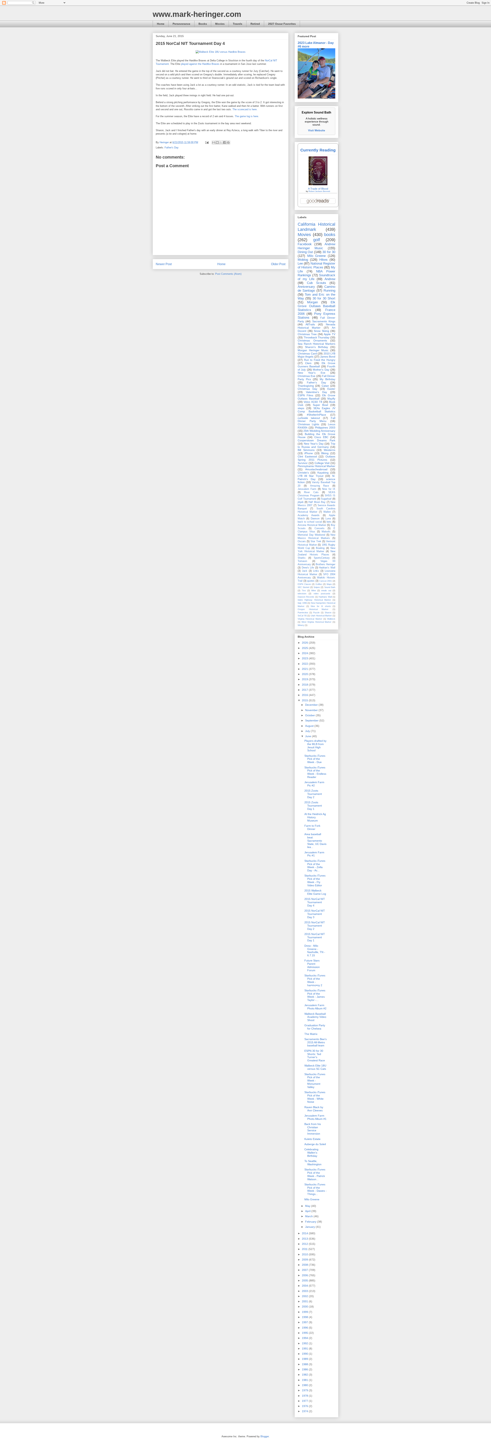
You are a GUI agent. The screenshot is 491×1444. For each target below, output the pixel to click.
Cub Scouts (316, 283)
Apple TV (329, 334)
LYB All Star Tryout (310, 475)
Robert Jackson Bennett (319, 191)
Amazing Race (319, 485)
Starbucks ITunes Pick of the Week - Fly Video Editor (314, 880)
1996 (305, 1327)
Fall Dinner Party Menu (316, 419)
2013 (305, 1238)
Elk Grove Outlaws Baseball (316, 397)
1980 (305, 1385)
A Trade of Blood (318, 188)
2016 (305, 695)
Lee (300, 263)
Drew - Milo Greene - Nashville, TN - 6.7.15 (314, 950)
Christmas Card (307, 353)
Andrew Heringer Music (316, 246)
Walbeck (331, 619)
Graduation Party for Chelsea (314, 1027)
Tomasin (302, 561)
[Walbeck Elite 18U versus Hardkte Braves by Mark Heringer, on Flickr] (220, 51)
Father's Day (172, 147)
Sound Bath (329, 587)
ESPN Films (305, 395)
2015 (305, 700)
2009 (305, 1259)
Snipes (317, 587)
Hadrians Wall (325, 597)
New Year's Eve (311, 372)
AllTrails (310, 324)
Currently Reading (318, 150)
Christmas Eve (306, 375)
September (312, 720)
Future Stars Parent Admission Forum (312, 965)
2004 (305, 1285)
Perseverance (181, 23)
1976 (305, 1406)
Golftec (319, 584)
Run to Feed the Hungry (319, 359)
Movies (220, 23)
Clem (308, 363)
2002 (305, 1296)
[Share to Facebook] (225, 142)
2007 (305, 1269)
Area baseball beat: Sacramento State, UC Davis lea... (315, 841)
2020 (305, 674)
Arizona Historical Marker (312, 525)
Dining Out (305, 252)
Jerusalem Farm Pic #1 (314, 854)
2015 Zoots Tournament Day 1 (313, 805)
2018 (305, 684)
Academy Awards (309, 515)
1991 (305, 1348)
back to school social (310, 522)
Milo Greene (316, 256)
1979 (305, 1390)
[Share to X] (221, 142)
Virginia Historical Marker (310, 619)
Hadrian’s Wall (327, 567)
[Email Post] (206, 142)
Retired (255, 23)
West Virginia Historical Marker (317, 622)
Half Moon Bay (316, 502)
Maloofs (326, 531)
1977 (305, 1400)
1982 (305, 1374)
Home (160, 23)
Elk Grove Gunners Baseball (316, 365)
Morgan (312, 302)
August (309, 725)
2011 (305, 1249)
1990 (305, 1353)
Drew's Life (308, 567)
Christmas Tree (307, 334)
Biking (325, 453)
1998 (305, 1317)
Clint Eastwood (307, 456)
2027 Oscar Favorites (282, 23)
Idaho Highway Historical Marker (314, 600)
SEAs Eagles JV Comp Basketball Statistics (316, 410)
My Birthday (327, 379)
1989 (305, 1358)
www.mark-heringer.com (197, 14)
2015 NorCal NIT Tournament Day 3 (314, 914)
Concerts (320, 528)
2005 (305, 1280)
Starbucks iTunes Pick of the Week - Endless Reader (315, 772)
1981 (305, 1380)
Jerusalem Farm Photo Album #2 (315, 1007)
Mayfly (331, 398)
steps (301, 408)
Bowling (320, 548)
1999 (305, 1311)
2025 (305, 648)
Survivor (303, 463)
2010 (305, 1254)
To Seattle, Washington (312, 1162)
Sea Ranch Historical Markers (316, 343)
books (329, 234)
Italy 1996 (302, 603)
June (308, 736)
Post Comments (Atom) (228, 273)
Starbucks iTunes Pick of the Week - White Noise (314, 1097)
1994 (305, 1338)
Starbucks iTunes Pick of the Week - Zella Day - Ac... (314, 865)
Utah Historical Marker (321, 615)
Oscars (302, 541)
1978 (305, 1395)
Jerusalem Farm (307, 489)
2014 (305, 1233)
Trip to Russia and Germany (316, 445)
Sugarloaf (326, 499)
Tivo (304, 590)
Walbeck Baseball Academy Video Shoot (315, 1017)
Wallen (327, 512)
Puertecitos (303, 612)
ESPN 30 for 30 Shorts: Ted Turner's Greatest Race (314, 1055)
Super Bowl (320, 404)
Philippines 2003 (325, 427)
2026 (305, 642)
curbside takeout (309, 417)
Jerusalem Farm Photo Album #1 (315, 1117)
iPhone (308, 453)
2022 (305, 663)
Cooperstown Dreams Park (316, 440)
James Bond (327, 356)
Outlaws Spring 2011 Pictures (316, 458)
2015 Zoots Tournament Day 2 (313, 794)
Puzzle (316, 612)
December (312, 704)
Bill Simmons (306, 449)
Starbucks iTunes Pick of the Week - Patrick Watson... (314, 1174)
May (308, 1205)
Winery (301, 625)
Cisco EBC (321, 437)
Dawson (315, 518)
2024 (305, 653)
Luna (328, 518)
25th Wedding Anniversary (319, 430)
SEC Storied (303, 587)
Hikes (323, 259)
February (311, 1221)
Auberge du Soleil (315, 1144)
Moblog (303, 259)
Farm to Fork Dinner (312, 827)
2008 (305, 1264)
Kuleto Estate (312, 1139)
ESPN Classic (304, 584)
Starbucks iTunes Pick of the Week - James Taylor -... (314, 995)
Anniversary (306, 287)
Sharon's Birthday (316, 347)
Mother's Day (321, 369)
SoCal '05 (302, 615)
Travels (237, 23)
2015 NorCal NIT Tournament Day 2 (314, 925)
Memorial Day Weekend (311, 535)
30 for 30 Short (324, 298)
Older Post (278, 264)
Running (329, 290)
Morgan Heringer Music (313, 350)
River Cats (311, 492)
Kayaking (323, 472)
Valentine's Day (316, 392)
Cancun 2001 (325, 581)
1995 (305, 1332)
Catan (325, 385)
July (308, 731)
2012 (305, 1243)
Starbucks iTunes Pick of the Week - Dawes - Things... (315, 1189)
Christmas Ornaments (312, 340)
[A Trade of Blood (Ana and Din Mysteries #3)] (318, 184)
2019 (305, 679)
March (309, 1216)
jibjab (300, 502)
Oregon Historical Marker (313, 609)
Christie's (303, 472)
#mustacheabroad (316, 469)
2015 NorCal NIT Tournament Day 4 (314, 902)
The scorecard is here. (244, 109)
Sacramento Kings (323, 321)
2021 (305, 668)
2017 (305, 689)
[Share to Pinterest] (228, 142)
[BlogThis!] (217, 142)
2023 (305, 658)
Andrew (330, 279)
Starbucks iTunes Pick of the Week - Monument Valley (314, 1081)
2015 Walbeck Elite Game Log (315, 892)
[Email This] (214, 142)
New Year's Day (314, 443)
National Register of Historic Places (316, 265)
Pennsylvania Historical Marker (316, 466)
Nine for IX (328, 489)
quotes (311, 581)
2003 (305, 1291)
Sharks (302, 558)
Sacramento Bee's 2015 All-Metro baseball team (315, 1042)
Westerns (329, 449)
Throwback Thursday (317, 337)
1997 (305, 1322)
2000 (305, 1306)
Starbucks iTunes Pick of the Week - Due (314, 759)
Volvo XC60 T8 (313, 401)
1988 (305, 1364)
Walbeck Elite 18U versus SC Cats (315, 1067)
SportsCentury (322, 558)
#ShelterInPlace (316, 414)
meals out (326, 590)
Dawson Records (306, 597)
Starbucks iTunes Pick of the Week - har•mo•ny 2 (314, 980)
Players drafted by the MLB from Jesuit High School (315, 745)
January (310, 1226)
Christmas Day (307, 388)
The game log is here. (247, 116)
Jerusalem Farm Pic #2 (314, 784)
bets (329, 522)
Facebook (305, 244)
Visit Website (316, 130)
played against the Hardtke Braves (200, 63)
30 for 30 (328, 252)
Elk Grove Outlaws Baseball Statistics (316, 306)
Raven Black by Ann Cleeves (313, 1109)
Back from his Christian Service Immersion (312, 1128)
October (310, 715)
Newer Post (164, 264)
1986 (305, 1369)
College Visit (322, 463)
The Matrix (310, 1033)
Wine (313, 590)
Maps (329, 584)
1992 (305, 1343)
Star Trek (316, 541)
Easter (331, 388)
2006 (305, 1275)
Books (203, 23)
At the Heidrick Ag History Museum (315, 817)
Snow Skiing (321, 330)
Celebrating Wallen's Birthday (311, 1152)
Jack (304, 571)
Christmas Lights (308, 424)
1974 (305, 1411)
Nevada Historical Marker (316, 326)
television (302, 593)
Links (316, 571)
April (308, 1211)
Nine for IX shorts (321, 606)
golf (316, 239)
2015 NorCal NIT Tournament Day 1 (314, 937)
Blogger (264, 1436)
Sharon (328, 612)
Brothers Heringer (325, 564)
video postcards (322, 593)
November (312, 710)
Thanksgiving (306, 385)
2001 (305, 1301)
